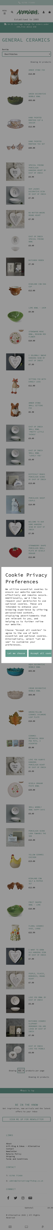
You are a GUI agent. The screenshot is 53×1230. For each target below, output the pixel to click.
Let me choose (16, 653)
